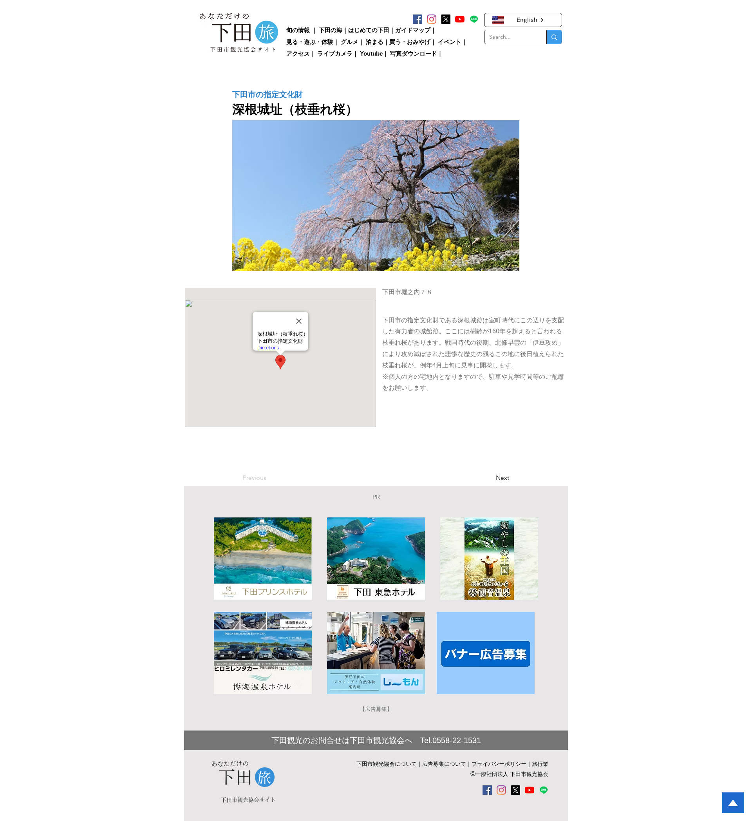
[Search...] (554, 37)
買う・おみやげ (409, 41)
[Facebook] (417, 19)
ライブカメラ (334, 53)
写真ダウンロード (413, 53)
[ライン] (474, 19)
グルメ (349, 41)
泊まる (374, 41)
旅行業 (540, 764)
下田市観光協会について (386, 764)
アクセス (298, 53)
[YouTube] (460, 19)
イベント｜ (452, 41)
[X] (445, 19)
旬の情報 (298, 30)
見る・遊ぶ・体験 (309, 41)
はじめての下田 (368, 30)
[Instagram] (431, 19)
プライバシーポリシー (499, 764)
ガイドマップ (412, 30)
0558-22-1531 (456, 740)
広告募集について (444, 764)
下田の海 (330, 30)
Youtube (371, 53)
